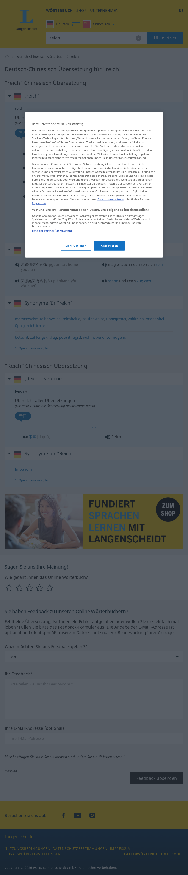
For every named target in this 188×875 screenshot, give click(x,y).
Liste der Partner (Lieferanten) (52, 230)
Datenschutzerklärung (110, 199)
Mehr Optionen (75, 245)
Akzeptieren (109, 245)
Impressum (39, 203)
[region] (94, 185)
